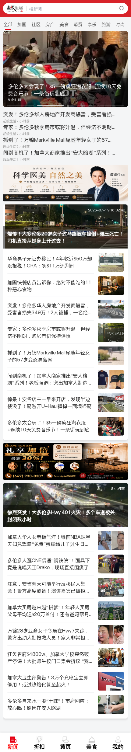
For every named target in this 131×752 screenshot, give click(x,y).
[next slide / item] (123, 69)
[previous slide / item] (7, 69)
